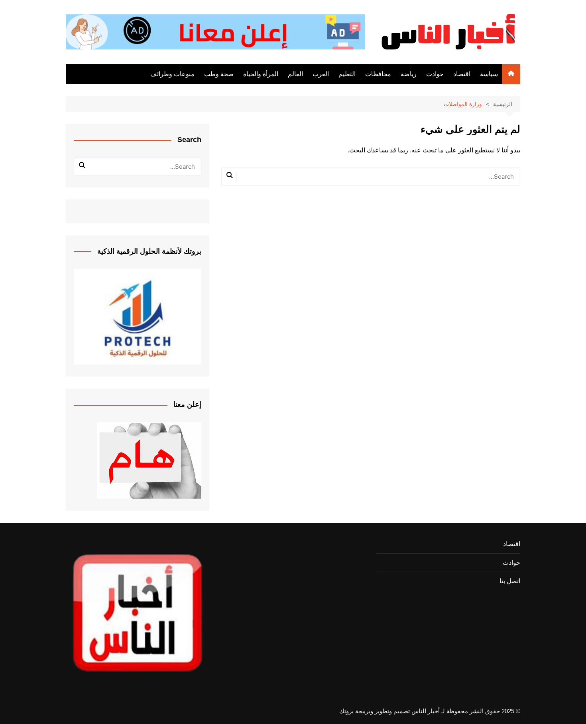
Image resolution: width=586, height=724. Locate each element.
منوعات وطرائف (172, 74)
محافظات (378, 74)
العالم (295, 74)
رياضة (409, 74)
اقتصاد (461, 74)
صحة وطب (219, 74)
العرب (321, 74)
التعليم (347, 74)
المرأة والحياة (260, 74)
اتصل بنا (509, 581)
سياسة (489, 74)
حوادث (435, 74)
